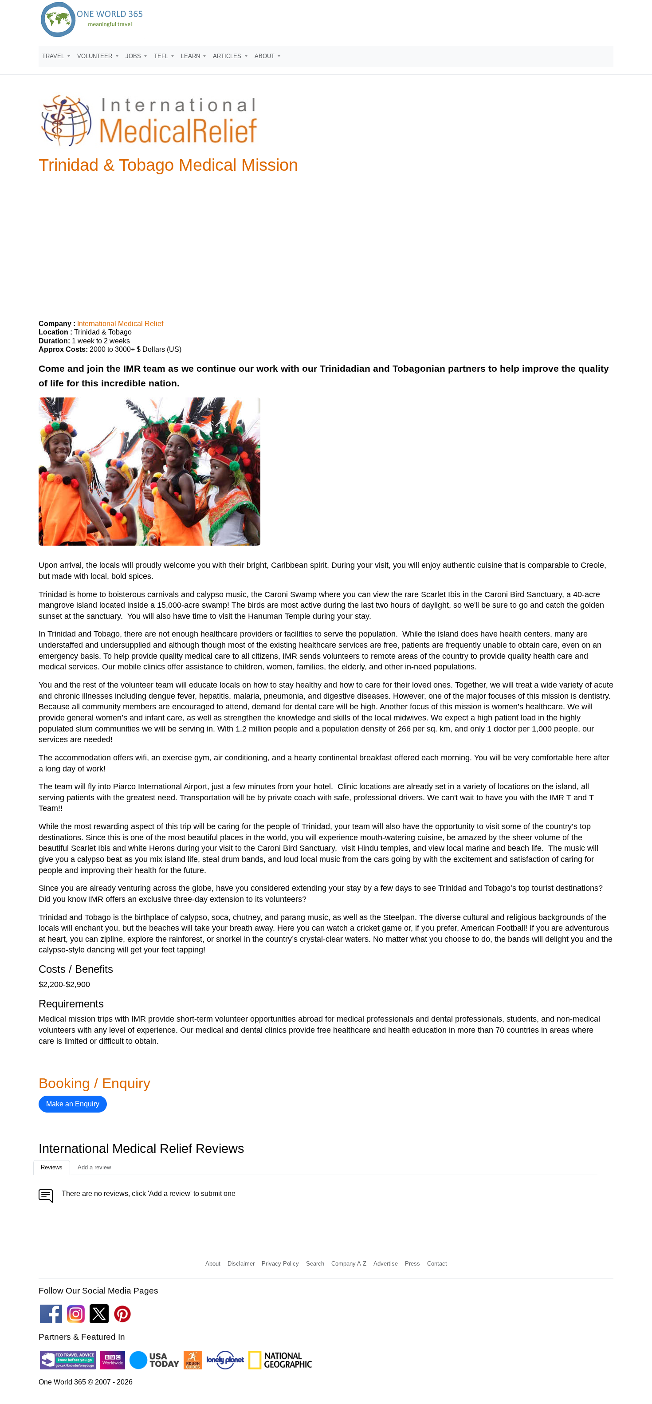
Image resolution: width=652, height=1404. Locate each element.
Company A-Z (348, 1263)
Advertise (385, 1263)
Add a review (94, 1167)
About (212, 1263)
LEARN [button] (191, 56)
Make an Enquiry (72, 1104)
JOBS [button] (134, 56)
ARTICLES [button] (228, 56)
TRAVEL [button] (54, 56)
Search (315, 1263)
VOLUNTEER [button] (95, 56)
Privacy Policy (280, 1263)
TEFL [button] (162, 56)
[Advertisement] (326, 243)
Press (412, 1263)
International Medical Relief (120, 323)
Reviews (52, 1167)
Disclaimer (241, 1263)
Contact (437, 1263)
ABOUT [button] (265, 56)
